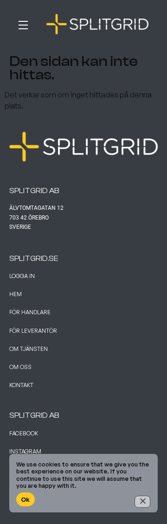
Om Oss (20, 366)
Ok (25, 499)
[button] (28, 23)
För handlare (30, 312)
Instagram (25, 451)
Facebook (23, 433)
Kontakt (21, 385)
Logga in (22, 275)
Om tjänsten (28, 348)
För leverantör (33, 330)
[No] (142, 502)
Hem (15, 294)
